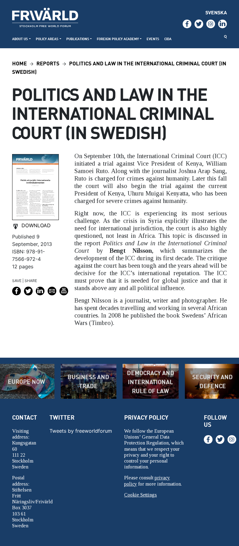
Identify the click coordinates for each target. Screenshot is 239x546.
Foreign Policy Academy (118, 39)
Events (153, 39)
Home (19, 63)
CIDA (167, 39)
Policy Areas (47, 39)
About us (20, 39)
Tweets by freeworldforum (80, 431)
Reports (47, 63)
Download (36, 225)
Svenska (216, 12)
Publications (77, 39)
